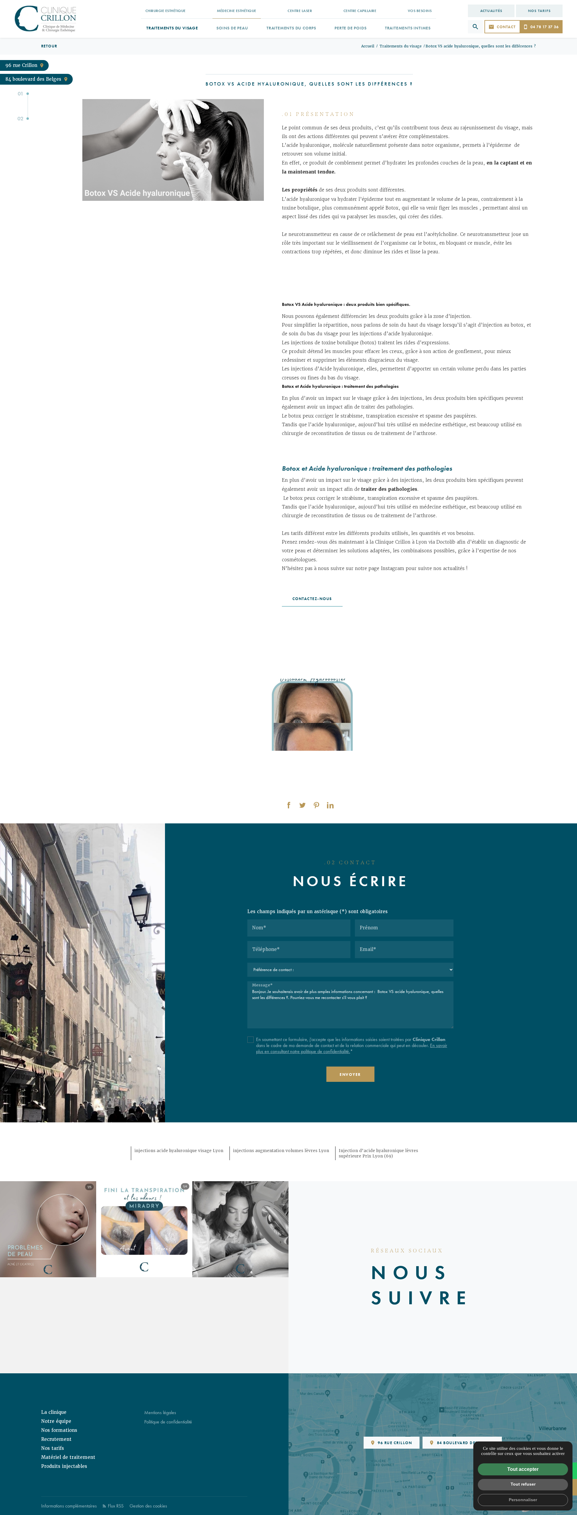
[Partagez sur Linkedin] (330, 805)
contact (506, 26)
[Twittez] (302, 805)
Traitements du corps (291, 28)
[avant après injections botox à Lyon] (312, 715)
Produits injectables (64, 1466)
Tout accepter (523, 1469)
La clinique (53, 1412)
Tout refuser (523, 1484)
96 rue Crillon (21, 65)
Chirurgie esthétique (165, 10)
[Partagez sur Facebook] (288, 805)
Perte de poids (350, 28)
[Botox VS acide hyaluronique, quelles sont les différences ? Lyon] (173, 150)
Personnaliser (523, 1499)
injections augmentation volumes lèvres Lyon (281, 1150)
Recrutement (56, 1439)
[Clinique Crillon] (45, 19)
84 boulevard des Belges (33, 79)
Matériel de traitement (68, 1457)
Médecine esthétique (236, 10)
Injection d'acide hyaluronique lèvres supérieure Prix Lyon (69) (378, 1153)
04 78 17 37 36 (544, 26)
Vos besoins (420, 10)
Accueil (367, 46)
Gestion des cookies (148, 1506)
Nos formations (59, 1430)
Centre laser (300, 10)
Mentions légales (160, 1412)
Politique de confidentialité (168, 1422)
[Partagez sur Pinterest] (316, 805)
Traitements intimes (408, 28)
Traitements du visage (172, 28)
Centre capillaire (360, 10)
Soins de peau (232, 28)
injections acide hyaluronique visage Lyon (178, 1150)
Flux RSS (115, 1506)
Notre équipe (56, 1421)
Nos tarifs (539, 10)
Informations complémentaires (69, 1506)
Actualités (491, 10)
